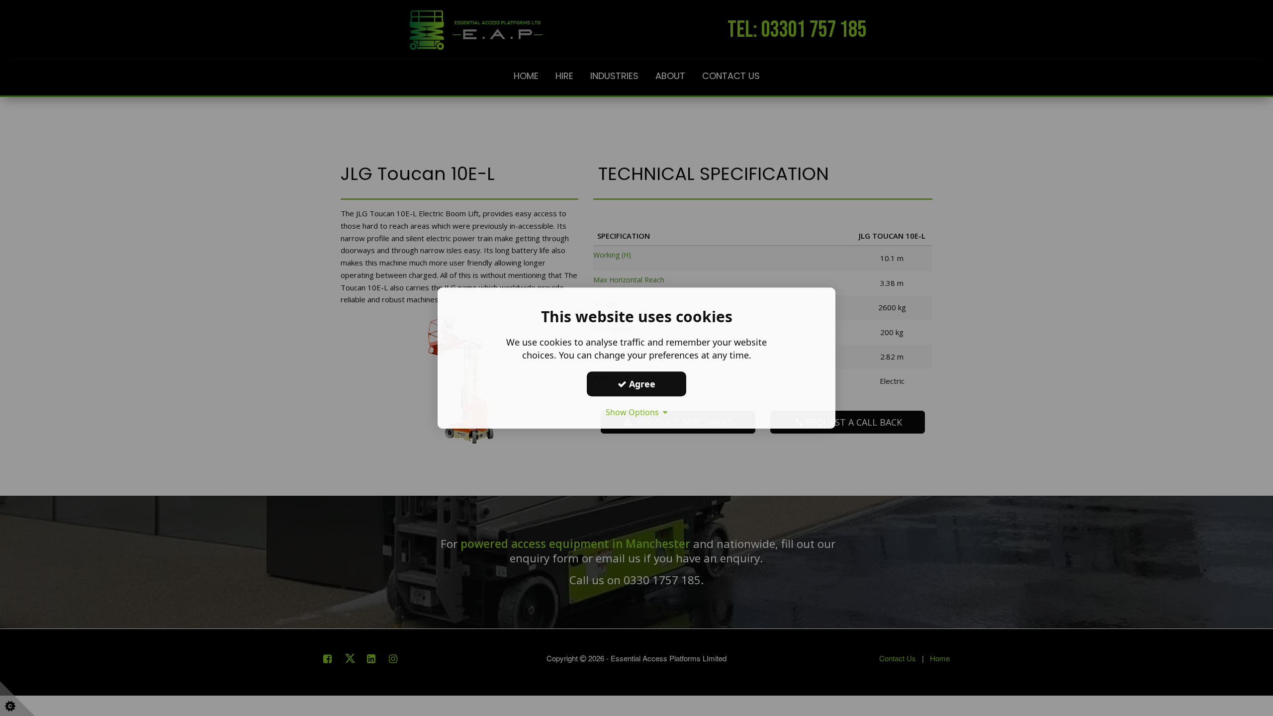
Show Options (634, 412)
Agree (641, 384)
